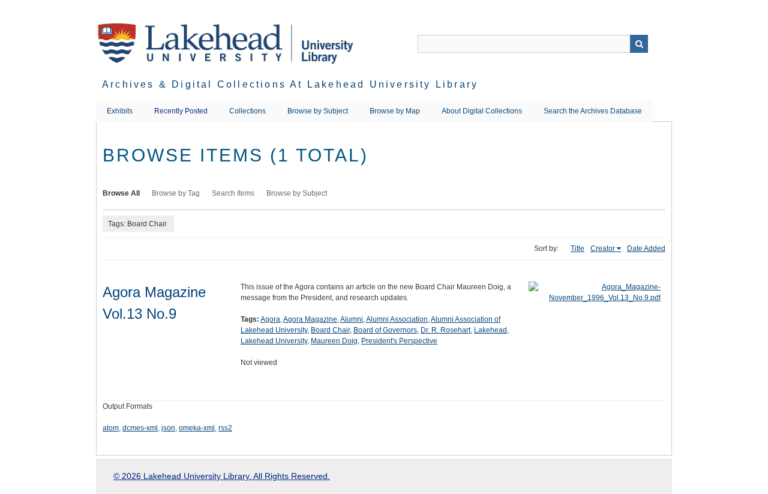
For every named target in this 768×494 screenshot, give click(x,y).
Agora (270, 319)
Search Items (233, 193)
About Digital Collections (482, 111)
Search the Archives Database (593, 111)
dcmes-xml (140, 428)
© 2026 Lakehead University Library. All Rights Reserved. (221, 476)
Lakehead (490, 330)
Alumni (351, 319)
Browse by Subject (317, 111)
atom (111, 428)
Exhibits (120, 111)
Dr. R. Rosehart (445, 330)
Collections (247, 111)
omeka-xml (197, 428)
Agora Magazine (310, 319)
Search (639, 44)
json (168, 428)
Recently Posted (181, 111)
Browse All (121, 193)
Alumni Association (397, 319)
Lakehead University (274, 341)
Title (577, 248)
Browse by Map (395, 111)
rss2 (225, 428)
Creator (602, 248)
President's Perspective (399, 341)
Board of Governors (385, 330)
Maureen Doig (334, 341)
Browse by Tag (176, 193)
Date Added (646, 248)
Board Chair (330, 330)
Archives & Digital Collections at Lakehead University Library (290, 84)
